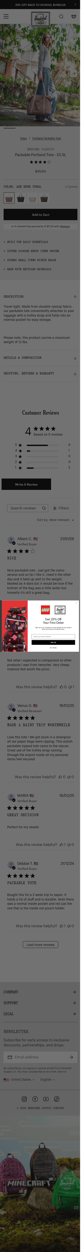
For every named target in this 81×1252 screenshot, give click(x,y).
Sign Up (53, 642)
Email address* (37, 632)
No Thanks (53, 647)
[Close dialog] (76, 603)
